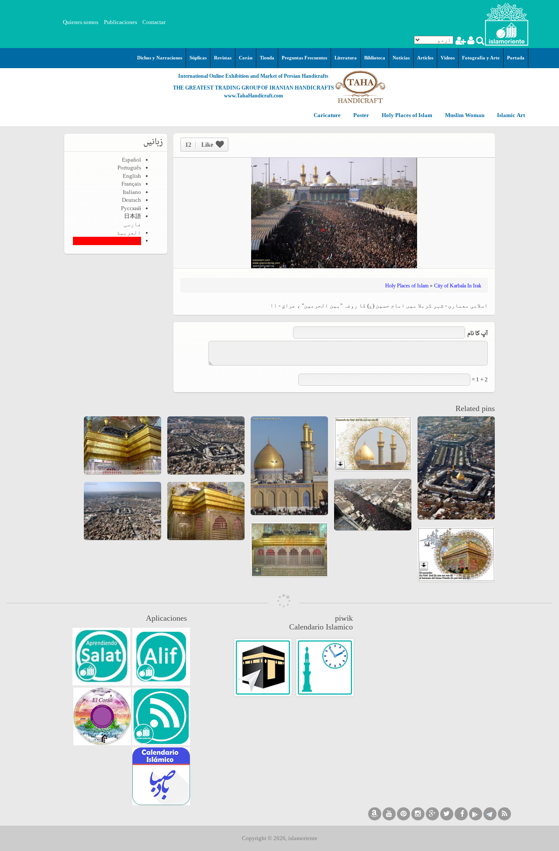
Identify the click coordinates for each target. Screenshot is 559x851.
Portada (515, 57)
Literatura (346, 57)
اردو (134, 240)
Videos (448, 57)
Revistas (222, 57)
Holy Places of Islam (406, 115)
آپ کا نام (477, 334)
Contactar (154, 22)
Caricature (327, 115)
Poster (360, 115)
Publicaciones (120, 22)
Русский (131, 208)
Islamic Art (510, 115)
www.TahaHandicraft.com (253, 96)
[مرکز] (506, 23)
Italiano (132, 192)
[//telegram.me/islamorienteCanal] (490, 813)
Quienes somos (80, 22)
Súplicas (198, 57)
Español (131, 159)
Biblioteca (374, 57)
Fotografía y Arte (481, 57)
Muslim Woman (464, 115)
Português (129, 167)
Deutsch (131, 200)
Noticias (401, 57)
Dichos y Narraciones (159, 57)
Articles (425, 57)
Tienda (267, 57)
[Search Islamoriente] (480, 41)
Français (131, 183)
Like (199, 145)
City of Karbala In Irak (457, 286)
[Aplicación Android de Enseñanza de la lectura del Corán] (161, 656)
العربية (129, 232)
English (132, 176)
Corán (245, 57)
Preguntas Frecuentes (304, 57)
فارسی (132, 224)
